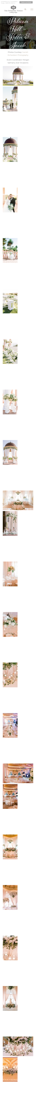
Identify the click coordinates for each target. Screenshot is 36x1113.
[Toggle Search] (25, 9)
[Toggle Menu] (31, 9)
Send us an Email (26, 2)
